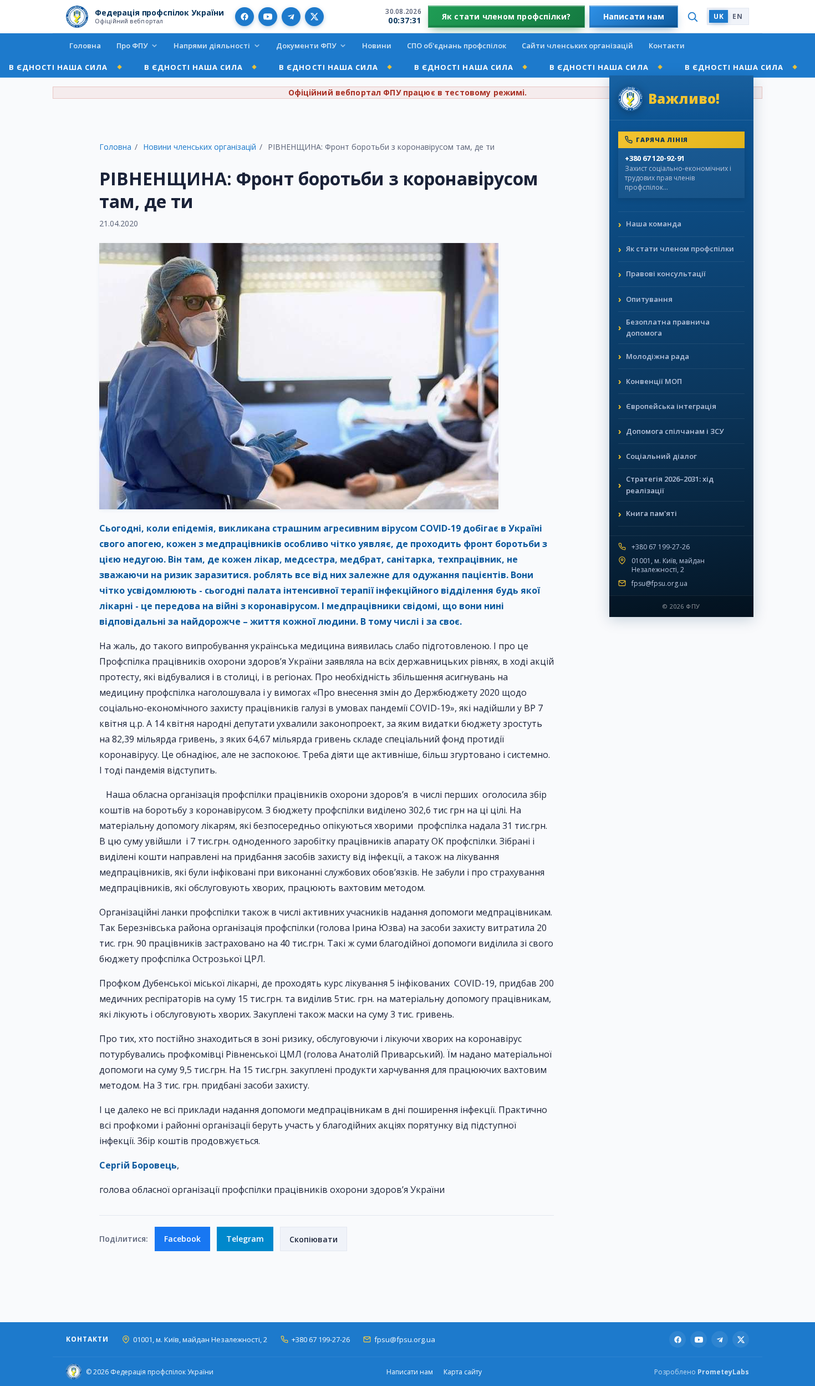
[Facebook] (244, 16)
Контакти (667, 45)
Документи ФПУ (306, 45)
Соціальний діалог (661, 456)
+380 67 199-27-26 (660, 547)
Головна (85, 45)
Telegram (245, 1238)
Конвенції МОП (654, 381)
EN (737, 16)
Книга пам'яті (651, 513)
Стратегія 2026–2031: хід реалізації (670, 484)
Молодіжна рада (657, 356)
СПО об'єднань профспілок (456, 45)
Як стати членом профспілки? (506, 16)
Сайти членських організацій (577, 45)
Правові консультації (666, 274)
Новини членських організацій (199, 146)
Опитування (649, 299)
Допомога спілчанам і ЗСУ (675, 431)
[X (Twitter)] (314, 16)
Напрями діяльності (212, 45)
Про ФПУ (131, 45)
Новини (376, 45)
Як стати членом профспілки (680, 249)
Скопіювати (313, 1239)
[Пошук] (692, 17)
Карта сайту (463, 1372)
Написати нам (634, 16)
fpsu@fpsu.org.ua (659, 583)
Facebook (182, 1238)
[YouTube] (267, 16)
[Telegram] (291, 16)
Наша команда (653, 224)
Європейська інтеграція (671, 406)
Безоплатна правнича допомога (668, 327)
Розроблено (701, 1372)
